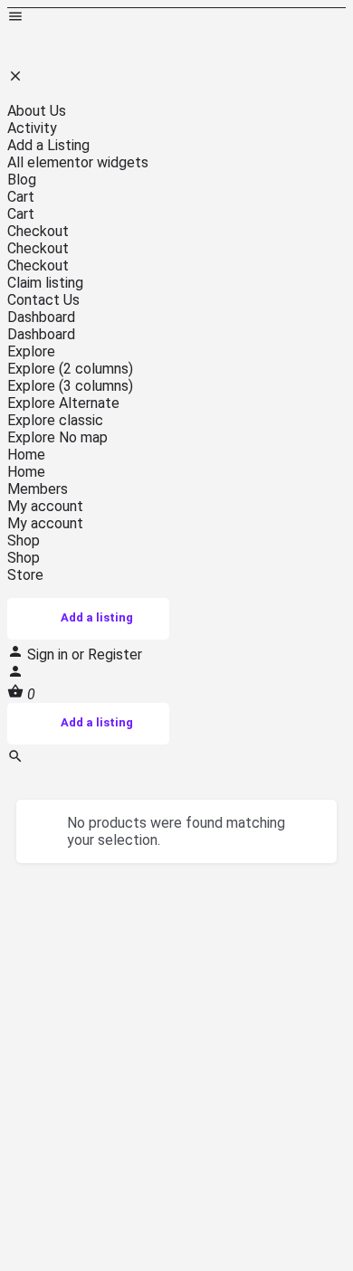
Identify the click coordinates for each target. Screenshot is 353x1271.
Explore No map (57, 437)
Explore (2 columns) (70, 368)
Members (37, 489)
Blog (21, 179)
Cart (20, 196)
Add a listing (97, 617)
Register (115, 654)
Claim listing (45, 282)
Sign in (49, 654)
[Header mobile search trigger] (15, 759)
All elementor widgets (77, 162)
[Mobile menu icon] (176, 18)
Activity (32, 128)
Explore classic (55, 420)
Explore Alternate (63, 403)
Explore (31, 351)
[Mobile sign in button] (15, 674)
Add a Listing (48, 145)
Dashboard (41, 317)
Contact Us (43, 299)
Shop (23, 540)
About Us (36, 110)
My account (45, 506)
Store (25, 574)
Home (26, 454)
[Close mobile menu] (15, 79)
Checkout (38, 231)
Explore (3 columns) (70, 385)
